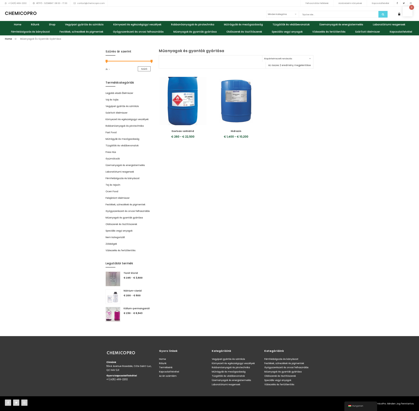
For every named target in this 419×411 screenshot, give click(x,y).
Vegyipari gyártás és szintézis (84, 24)
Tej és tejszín (113, 184)
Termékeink (166, 367)
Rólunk (35, 24)
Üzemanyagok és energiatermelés (341, 24)
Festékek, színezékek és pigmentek (81, 31)
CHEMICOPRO (21, 13)
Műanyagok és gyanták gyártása (195, 31)
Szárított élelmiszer (367, 31)
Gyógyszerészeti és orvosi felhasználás (138, 31)
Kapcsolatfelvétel (380, 3)
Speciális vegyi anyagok (287, 31)
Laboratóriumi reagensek (389, 24)
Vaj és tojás (112, 99)
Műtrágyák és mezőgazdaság (243, 24)
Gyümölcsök (113, 158)
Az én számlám (168, 376)
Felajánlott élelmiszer (118, 198)
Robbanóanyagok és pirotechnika (192, 24)
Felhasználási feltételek (317, 3)
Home (17, 24)
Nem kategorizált (115, 237)
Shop (52, 24)
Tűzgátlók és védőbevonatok (291, 24)
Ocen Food (112, 191)
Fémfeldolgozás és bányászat (30, 31)
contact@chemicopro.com (91, 3)
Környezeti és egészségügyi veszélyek (137, 24)
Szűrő (144, 68)
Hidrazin (236, 131)
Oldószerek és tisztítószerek (244, 31)
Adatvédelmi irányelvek (350, 3)
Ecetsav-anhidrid (183, 131)
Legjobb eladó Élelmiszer (119, 93)
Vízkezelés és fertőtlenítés (329, 31)
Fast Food (111, 132)
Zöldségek (111, 243)
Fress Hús (111, 152)
